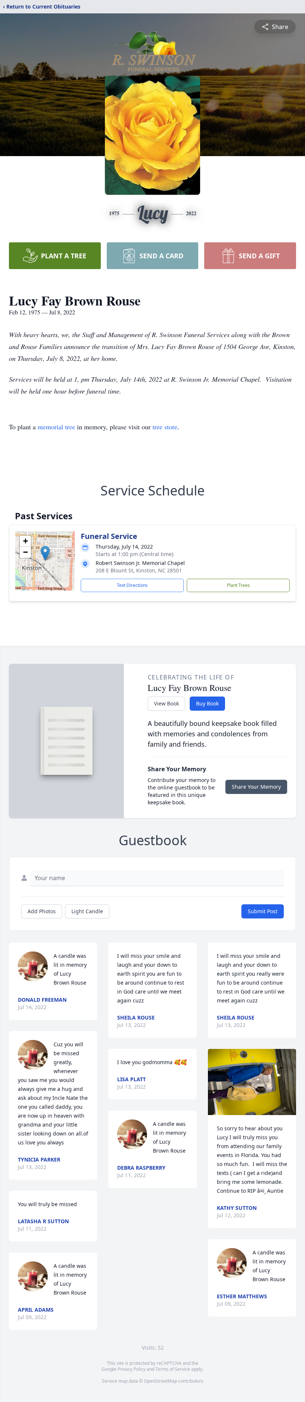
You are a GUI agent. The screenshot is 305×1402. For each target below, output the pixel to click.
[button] (45, 553)
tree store (164, 426)
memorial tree (56, 426)
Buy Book (207, 703)
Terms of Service (172, 1369)
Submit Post (262, 911)
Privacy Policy (131, 1369)
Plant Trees (238, 585)
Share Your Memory (256, 786)
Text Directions (132, 585)
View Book (166, 703)
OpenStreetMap (160, 1381)
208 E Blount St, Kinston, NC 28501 (139, 570)
